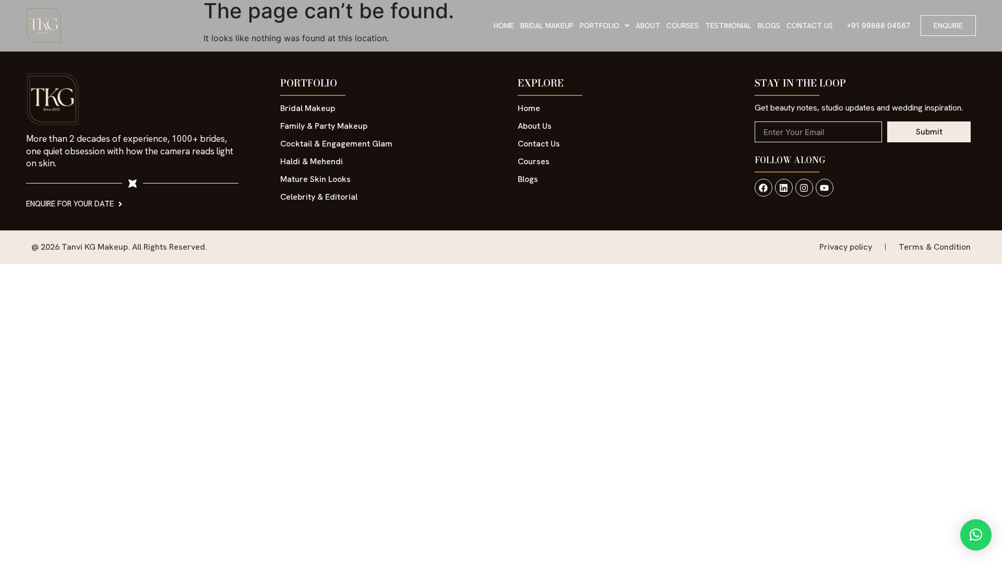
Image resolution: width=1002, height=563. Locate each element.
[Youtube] (824, 188)
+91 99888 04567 (878, 25)
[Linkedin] (784, 188)
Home (504, 25)
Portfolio (599, 25)
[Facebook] (763, 188)
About (648, 25)
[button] (605, 25)
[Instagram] (804, 188)
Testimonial (728, 25)
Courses (682, 25)
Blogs (769, 25)
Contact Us (809, 25)
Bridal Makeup (547, 25)
